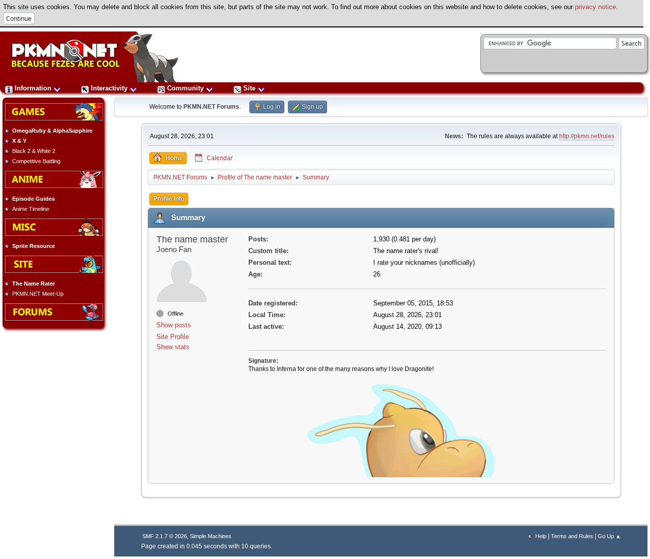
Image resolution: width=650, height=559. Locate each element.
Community (185, 88)
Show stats (172, 347)
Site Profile (172, 336)
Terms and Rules (572, 536)
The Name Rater (33, 284)
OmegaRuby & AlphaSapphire (52, 131)
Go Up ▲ (609, 536)
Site (249, 88)
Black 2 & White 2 (33, 151)
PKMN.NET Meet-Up (37, 294)
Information (33, 88)
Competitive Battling (36, 161)
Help (540, 536)
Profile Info (168, 198)
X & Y (19, 141)
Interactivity (109, 88)
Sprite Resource (33, 246)
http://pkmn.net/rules (586, 136)
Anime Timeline (30, 209)
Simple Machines (211, 536)
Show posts (173, 325)
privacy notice (595, 7)
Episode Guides (33, 199)
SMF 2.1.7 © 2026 (164, 536)
